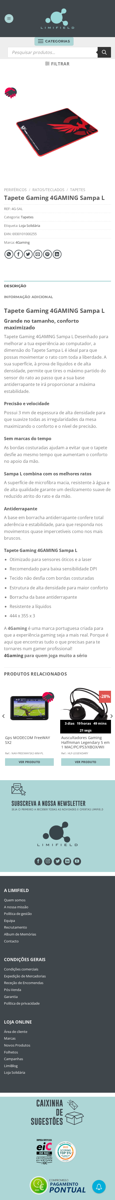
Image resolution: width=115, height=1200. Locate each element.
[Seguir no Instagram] (48, 861)
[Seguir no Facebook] (38, 861)
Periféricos (15, 189)
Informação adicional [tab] (28, 297)
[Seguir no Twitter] (57, 861)
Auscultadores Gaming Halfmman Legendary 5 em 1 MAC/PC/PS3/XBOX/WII (85, 742)
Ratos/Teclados (48, 189)
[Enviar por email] (37, 254)
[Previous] (3, 727)
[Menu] (9, 18)
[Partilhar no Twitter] (28, 254)
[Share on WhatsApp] (9, 254)
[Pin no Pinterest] (47, 254)
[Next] (111, 727)
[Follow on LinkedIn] (67, 861)
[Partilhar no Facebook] (18, 254)
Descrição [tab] (15, 286)
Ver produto (29, 762)
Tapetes (77, 189)
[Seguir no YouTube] (77, 861)
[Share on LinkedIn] (57, 254)
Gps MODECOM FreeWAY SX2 (27, 740)
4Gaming (23, 242)
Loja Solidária (29, 225)
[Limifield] (57, 18)
